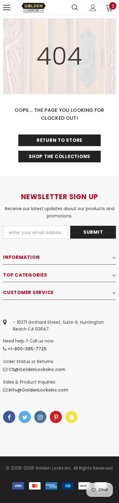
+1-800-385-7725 (26, 349)
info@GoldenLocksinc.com (38, 390)
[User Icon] (93, 8)
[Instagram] (40, 417)
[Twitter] (25, 417)
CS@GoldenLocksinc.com (37, 369)
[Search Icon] (75, 8)
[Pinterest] (56, 417)
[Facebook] (9, 417)
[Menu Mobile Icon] (6, 7)
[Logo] (33, 7)
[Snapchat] (71, 417)
